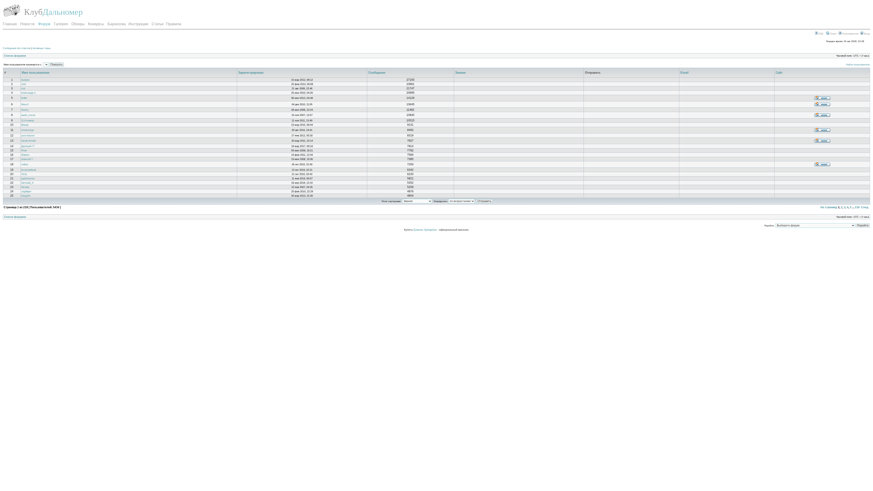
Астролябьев (28, 169)
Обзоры (78, 24)
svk (23, 88)
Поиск (833, 33)
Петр (24, 174)
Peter (24, 150)
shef (23, 84)
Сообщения (376, 72)
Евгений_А (27, 182)
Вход (866, 33)
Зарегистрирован (250, 72)
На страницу (828, 207)
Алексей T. (27, 159)
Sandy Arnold (28, 140)
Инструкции (138, 24)
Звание (460, 72)
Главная (10, 24)
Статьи (157, 24)
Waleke (25, 154)
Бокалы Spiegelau (425, 229)
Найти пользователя (858, 64)
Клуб (33, 12)
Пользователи (849, 33)
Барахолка (117, 24)
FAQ (820, 33)
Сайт (779, 72)
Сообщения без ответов (16, 48)
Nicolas (25, 187)
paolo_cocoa (28, 115)
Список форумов (15, 55)
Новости (27, 24)
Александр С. (29, 92)
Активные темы (41, 48)
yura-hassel (27, 135)
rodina (24, 164)
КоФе (24, 98)
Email (684, 72)
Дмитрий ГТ (28, 146)
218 (857, 207)
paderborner (28, 178)
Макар (24, 124)
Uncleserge (27, 130)
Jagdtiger (26, 191)
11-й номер (27, 120)
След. (865, 207)
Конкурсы (96, 24)
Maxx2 (25, 104)
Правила (173, 24)
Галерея (61, 24)
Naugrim (25, 195)
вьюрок (25, 79)
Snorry (25, 109)
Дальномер (63, 12)
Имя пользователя (35, 72)
